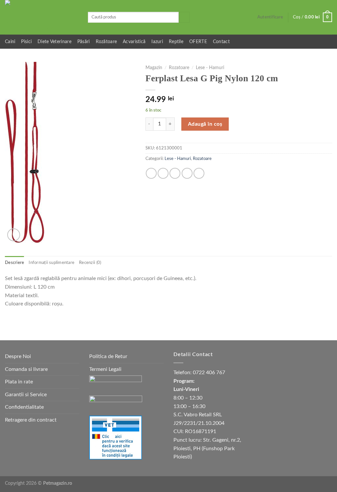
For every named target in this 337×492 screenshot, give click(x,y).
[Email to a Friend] (174, 173)
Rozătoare (106, 41)
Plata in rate (19, 381)
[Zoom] (13, 234)
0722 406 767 (209, 372)
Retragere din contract (31, 420)
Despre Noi (18, 356)
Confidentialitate (24, 407)
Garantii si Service (26, 394)
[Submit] (184, 17)
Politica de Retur (108, 356)
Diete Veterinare (54, 41)
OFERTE (198, 41)
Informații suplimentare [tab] (51, 263)
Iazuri (157, 41)
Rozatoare (179, 67)
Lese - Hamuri (210, 67)
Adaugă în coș (205, 124)
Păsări (83, 41)
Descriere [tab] (14, 263)
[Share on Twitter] (163, 173)
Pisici (26, 41)
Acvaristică (134, 41)
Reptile (176, 41)
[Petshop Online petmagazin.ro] (41, 17)
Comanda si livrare (26, 369)
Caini (10, 41)
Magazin (153, 67)
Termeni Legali (105, 369)
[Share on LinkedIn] (199, 173)
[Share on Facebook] (151, 173)
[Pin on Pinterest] (187, 173)
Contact (221, 41)
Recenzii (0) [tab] (90, 263)
